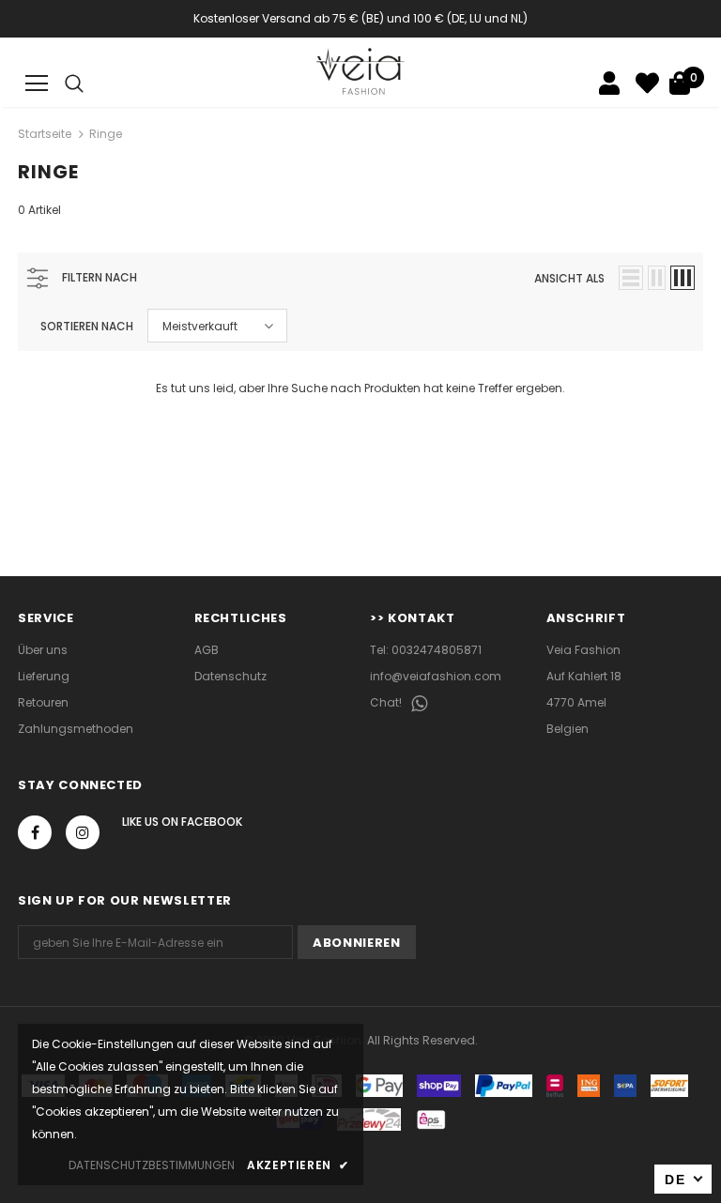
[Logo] (361, 71)
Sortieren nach (86, 326)
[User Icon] (609, 83)
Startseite (44, 134)
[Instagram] (83, 832)
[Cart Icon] (679, 83)
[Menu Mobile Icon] (36, 83)
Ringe (105, 134)
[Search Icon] (74, 83)
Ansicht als (569, 278)
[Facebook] (35, 832)
